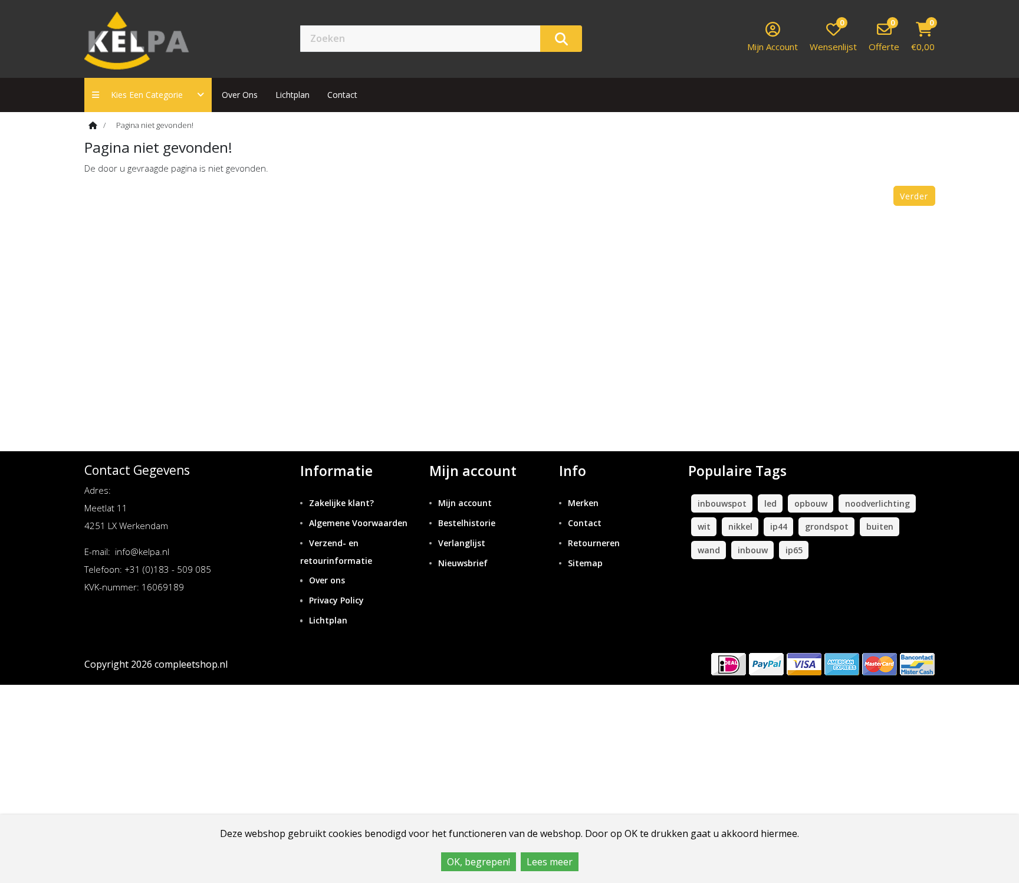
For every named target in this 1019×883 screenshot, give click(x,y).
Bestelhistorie (466, 523)
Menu (624, 38)
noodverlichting (877, 503)
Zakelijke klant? (341, 502)
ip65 (794, 550)
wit (704, 526)
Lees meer (550, 861)
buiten (879, 526)
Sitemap (585, 563)
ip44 (778, 526)
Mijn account (465, 502)
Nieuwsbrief (463, 563)
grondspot (827, 526)
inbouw (753, 550)
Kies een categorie (150, 94)
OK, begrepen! (478, 861)
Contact (584, 523)
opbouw (810, 503)
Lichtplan (292, 94)
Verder (914, 196)
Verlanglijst (461, 543)
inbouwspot (722, 503)
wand (709, 550)
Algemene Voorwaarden (358, 523)
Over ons (240, 94)
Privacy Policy (336, 600)
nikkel (740, 526)
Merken (583, 502)
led (770, 503)
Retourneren (594, 543)
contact (342, 94)
